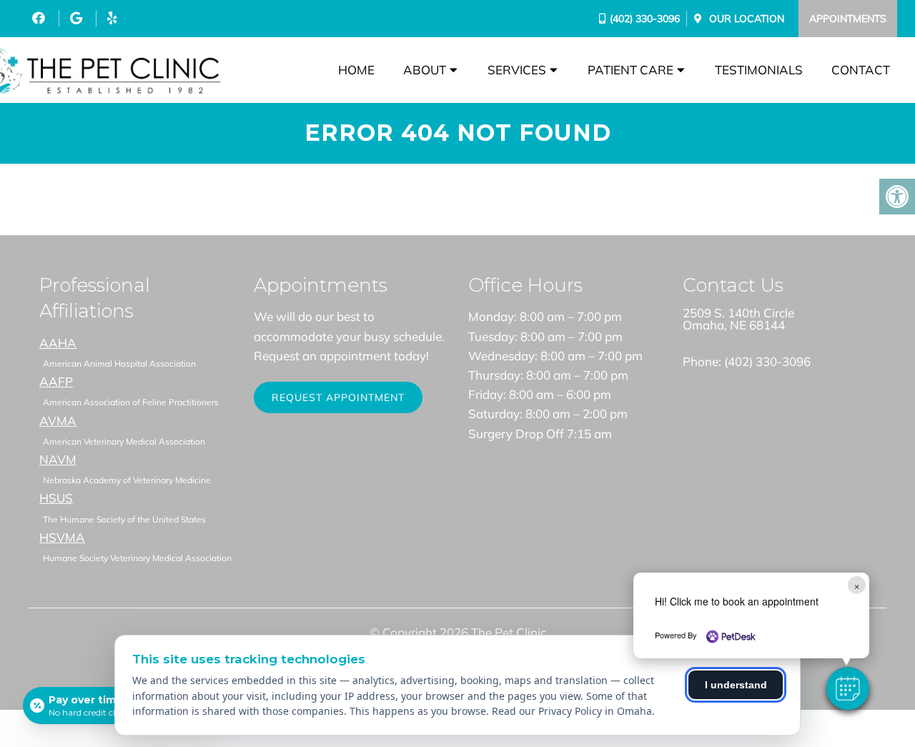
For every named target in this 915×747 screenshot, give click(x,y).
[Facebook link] (40, 18)
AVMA (57, 421)
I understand (736, 685)
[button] (847, 688)
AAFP (56, 381)
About (424, 69)
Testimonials (759, 69)
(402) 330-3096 (645, 18)
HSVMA (62, 537)
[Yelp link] (112, 18)
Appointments (847, 18)
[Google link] (78, 18)
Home (356, 69)
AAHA (57, 343)
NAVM (57, 459)
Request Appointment (338, 397)
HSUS (56, 498)
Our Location (745, 18)
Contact (860, 69)
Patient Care (630, 69)
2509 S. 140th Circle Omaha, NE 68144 (738, 319)
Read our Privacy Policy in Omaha (572, 711)
